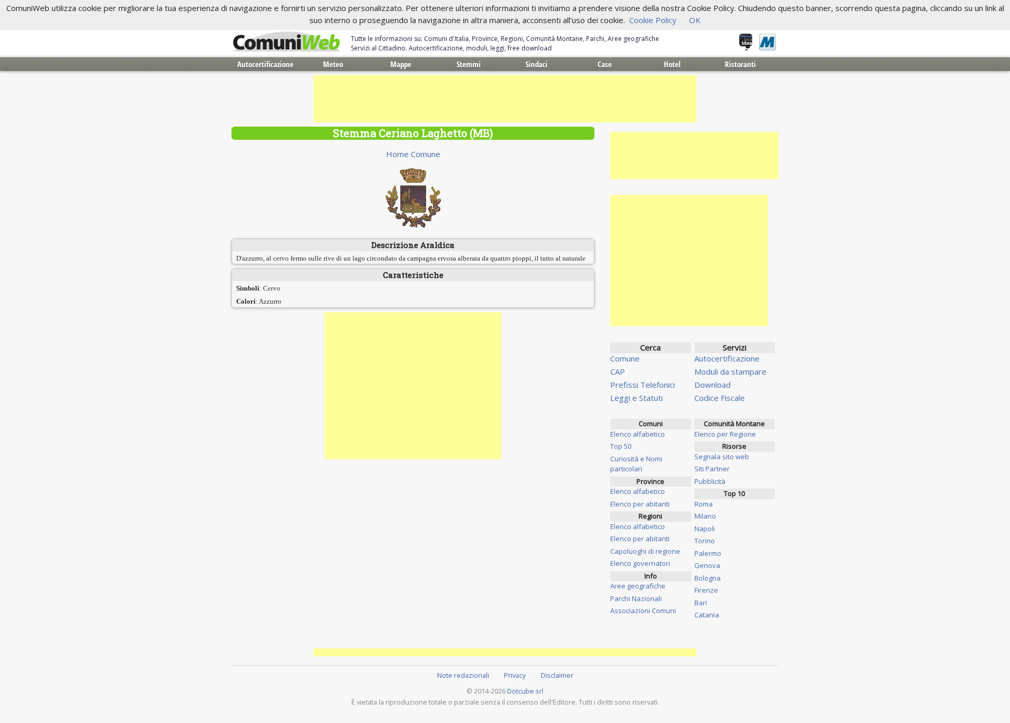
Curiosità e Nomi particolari (636, 464)
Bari (700, 602)
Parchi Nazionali (636, 598)
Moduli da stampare (730, 371)
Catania (706, 614)
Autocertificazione (265, 64)
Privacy (515, 675)
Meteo (333, 64)
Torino (704, 540)
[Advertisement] (505, 98)
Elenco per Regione (725, 434)
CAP (617, 371)
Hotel (672, 64)
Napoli (704, 528)
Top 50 (620, 446)
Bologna (707, 578)
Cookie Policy (652, 20)
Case (605, 64)
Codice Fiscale (719, 398)
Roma (703, 504)
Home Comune (413, 154)
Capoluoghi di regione (645, 551)
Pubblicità (709, 481)
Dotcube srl (525, 691)
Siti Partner (712, 468)
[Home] (286, 42)
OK (695, 20)
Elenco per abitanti (640, 504)
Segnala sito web (721, 456)
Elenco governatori (640, 563)
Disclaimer (557, 675)
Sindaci (537, 64)
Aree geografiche (637, 586)
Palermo (707, 553)
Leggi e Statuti (636, 398)
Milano (705, 516)
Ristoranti (740, 64)
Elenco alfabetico (637, 434)
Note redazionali (463, 675)
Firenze (706, 590)
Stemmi (469, 64)
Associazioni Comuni (643, 610)
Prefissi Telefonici (642, 384)
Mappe (400, 64)
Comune (625, 358)
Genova (707, 565)
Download (712, 384)
